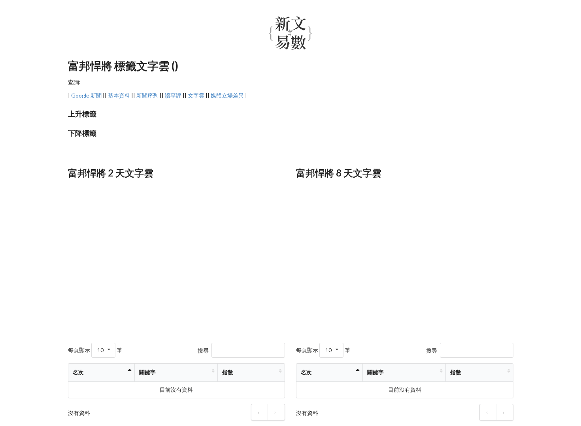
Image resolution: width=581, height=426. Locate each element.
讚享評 (173, 95)
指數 (227, 372)
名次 (78, 372)
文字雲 (196, 95)
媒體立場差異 (227, 95)
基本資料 (119, 95)
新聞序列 (147, 95)
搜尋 (203, 350)
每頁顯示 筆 (95, 350)
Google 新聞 (86, 95)
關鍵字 (147, 372)
